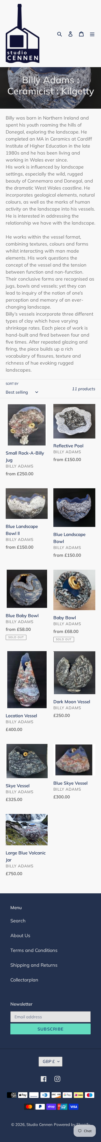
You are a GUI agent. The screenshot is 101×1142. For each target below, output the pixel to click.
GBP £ (49, 1061)
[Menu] (92, 33)
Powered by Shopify (72, 1124)
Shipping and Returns (33, 965)
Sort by (12, 384)
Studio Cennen (39, 1124)
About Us (20, 935)
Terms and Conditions (33, 950)
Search (18, 921)
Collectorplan (24, 980)
